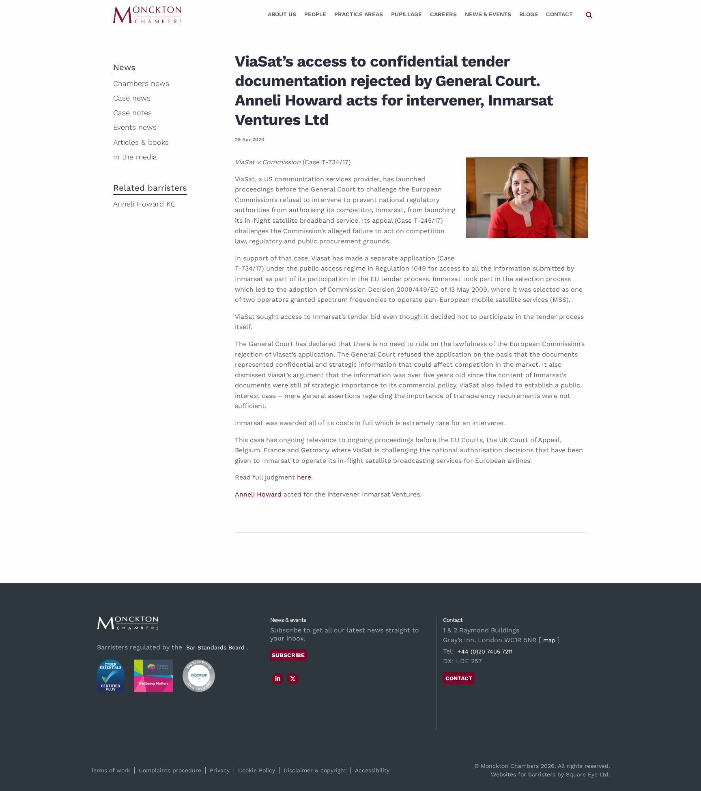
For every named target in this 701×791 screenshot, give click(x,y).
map (549, 640)
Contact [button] (458, 678)
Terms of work (110, 770)
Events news (135, 127)
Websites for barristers (523, 774)
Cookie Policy (256, 770)
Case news (132, 98)
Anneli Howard (258, 494)
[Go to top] (686, 752)
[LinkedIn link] (278, 678)
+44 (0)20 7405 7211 (485, 651)
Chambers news (141, 83)
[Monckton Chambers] (147, 14)
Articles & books (141, 142)
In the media (135, 157)
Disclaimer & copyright (315, 770)
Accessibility (372, 770)
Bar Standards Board (215, 647)
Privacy (220, 770)
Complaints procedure (170, 770)
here (304, 477)
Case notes (132, 112)
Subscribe (288, 655)
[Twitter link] (293, 678)
